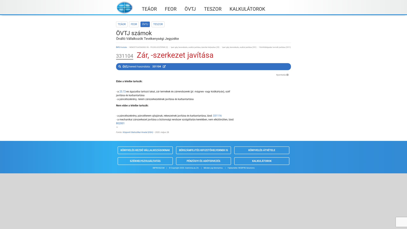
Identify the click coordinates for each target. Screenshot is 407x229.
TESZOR (158, 24)
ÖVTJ (145, 24)
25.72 (122, 91)
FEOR (134, 24)
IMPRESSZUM (158, 168)
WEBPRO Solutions (246, 168)
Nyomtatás (281, 75)
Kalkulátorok (262, 161)
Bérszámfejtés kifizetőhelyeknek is (203, 150)
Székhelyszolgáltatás (145, 161)
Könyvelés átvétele (261, 150)
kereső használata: (142, 66)
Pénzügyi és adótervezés (203, 161)
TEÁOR (122, 24)
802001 (120, 123)
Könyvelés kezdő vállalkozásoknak (145, 150)
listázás (121, 47)
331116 (217, 115)
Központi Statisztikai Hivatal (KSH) (138, 132)
